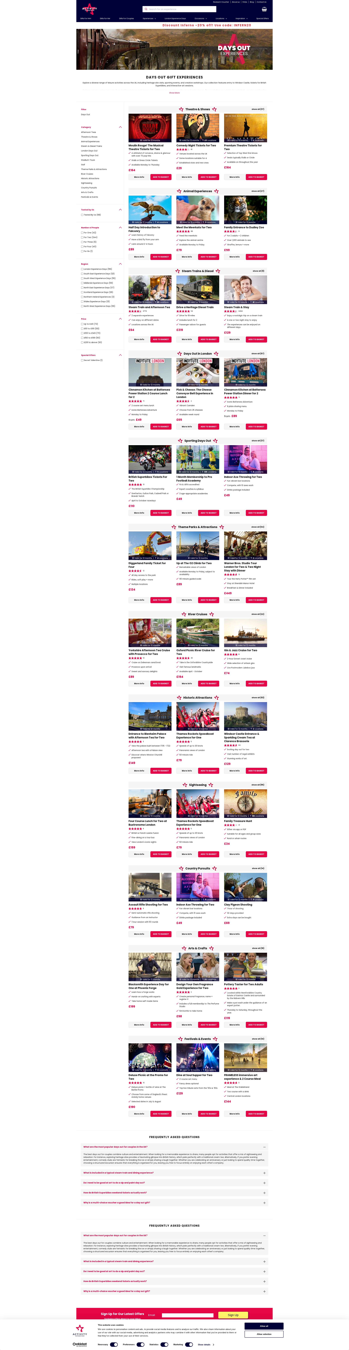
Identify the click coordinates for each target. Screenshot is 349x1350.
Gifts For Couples (126, 18)
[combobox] (179, 9)
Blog (252, 2)
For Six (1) (88, 251)
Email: (151, 1315)
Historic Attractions (90, 178)
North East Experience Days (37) (99, 287)
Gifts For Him (85, 18)
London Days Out (89, 150)
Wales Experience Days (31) (97, 301)
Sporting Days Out (89, 155)
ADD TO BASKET (161, 177)
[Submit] (146, 9)
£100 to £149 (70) (92, 333)
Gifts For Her (105, 18)
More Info (139, 177)
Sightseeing (86, 183)
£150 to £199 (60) (92, 337)
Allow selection (264, 1334)
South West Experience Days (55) (100, 278)
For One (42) (90, 232)
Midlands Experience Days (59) (98, 283)
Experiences (148, 18)
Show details (204, 1344)
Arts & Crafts (87, 192)
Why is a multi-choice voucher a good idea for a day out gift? (116, 1202)
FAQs (245, 2)
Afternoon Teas (88, 132)
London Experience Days (175, 18)
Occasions (200, 18)
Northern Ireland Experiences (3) (99, 296)
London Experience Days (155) (98, 269)
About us (236, 2)
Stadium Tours (88, 160)
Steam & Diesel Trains (91, 146)
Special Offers (262, 18)
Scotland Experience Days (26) (98, 292)
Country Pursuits (89, 187)
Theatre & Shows (89, 136)
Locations (220, 18)
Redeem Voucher (221, 2)
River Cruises (87, 173)
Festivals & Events (89, 197)
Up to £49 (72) (91, 323)
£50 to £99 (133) (91, 328)
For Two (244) (90, 237)
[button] (264, 9)
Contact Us (261, 2)
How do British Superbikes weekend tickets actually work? (115, 1192)
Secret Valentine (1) (93, 360)
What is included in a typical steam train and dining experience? (118, 1172)
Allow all (264, 1326)
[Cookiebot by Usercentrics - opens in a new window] (80, 1345)
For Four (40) (90, 246)
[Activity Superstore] (89, 9)
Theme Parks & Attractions (94, 169)
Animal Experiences (90, 141)
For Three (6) (90, 242)
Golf (83, 164)
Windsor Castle (242, 82)
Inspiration (240, 18)
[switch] (140, 1344)
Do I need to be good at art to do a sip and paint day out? (114, 1182)
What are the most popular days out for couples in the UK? (115, 1146)
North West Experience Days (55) (99, 306)
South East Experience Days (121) (99, 273)
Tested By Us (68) (92, 214)
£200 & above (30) (93, 342)
